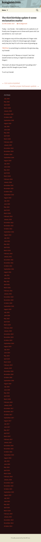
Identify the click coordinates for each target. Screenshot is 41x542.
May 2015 (6, 504)
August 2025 (7, 123)
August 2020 (7, 309)
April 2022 (7, 247)
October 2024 (8, 154)
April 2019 (7, 359)
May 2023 (6, 207)
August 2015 (7, 495)
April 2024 (7, 173)
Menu (4, 10)
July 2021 (6, 275)
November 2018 (8, 374)
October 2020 (8, 303)
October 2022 (8, 229)
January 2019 (8, 368)
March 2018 (7, 399)
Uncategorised (22, 23)
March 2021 (7, 287)
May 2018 (6, 393)
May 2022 (6, 244)
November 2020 (8, 300)
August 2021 (7, 272)
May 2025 (6, 133)
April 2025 (7, 136)
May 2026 (6, 102)
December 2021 (8, 260)
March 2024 (7, 176)
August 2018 (7, 384)
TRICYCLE (5, 48)
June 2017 (7, 427)
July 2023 (6, 201)
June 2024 (7, 167)
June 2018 (7, 390)
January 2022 (8, 257)
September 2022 (9, 232)
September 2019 (9, 343)
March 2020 (7, 325)
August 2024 (7, 160)
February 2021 (8, 291)
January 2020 (8, 331)
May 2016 (6, 467)
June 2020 (7, 315)
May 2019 (6, 356)
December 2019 (8, 334)
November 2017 (8, 411)
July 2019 (6, 349)
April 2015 (7, 507)
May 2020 (6, 318)
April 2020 (7, 322)
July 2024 (6, 164)
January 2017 (8, 442)
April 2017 (7, 433)
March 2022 (7, 250)
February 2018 (8, 402)
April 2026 (7, 105)
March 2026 (7, 108)
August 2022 (7, 235)
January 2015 (8, 517)
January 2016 (8, 480)
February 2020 (8, 328)
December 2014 (8, 520)
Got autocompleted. (11, 83)
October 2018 (8, 377)
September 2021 (9, 269)
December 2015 (8, 483)
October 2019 (8, 340)
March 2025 (7, 139)
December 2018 (8, 371)
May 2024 (6, 170)
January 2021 (8, 294)
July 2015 (6, 498)
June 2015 (7, 501)
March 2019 (7, 362)
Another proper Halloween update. (24, 86)
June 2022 (7, 241)
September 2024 (9, 157)
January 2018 (8, 405)
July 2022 (6, 238)
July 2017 (6, 424)
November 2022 (8, 226)
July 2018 (6, 387)
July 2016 (6, 461)
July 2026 (6, 99)
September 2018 (9, 380)
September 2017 (9, 418)
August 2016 (7, 458)
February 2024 (8, 179)
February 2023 (8, 216)
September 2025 (9, 120)
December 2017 (8, 408)
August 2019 (7, 346)
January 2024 (8, 182)
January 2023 (8, 219)
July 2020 (6, 312)
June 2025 (7, 130)
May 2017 (6, 430)
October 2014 (8, 526)
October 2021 (8, 266)
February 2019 (8, 365)
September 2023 (9, 195)
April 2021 (7, 284)
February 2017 (8, 439)
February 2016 (8, 476)
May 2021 (6, 281)
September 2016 (9, 455)
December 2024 (8, 148)
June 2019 (7, 353)
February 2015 (8, 514)
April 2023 (7, 210)
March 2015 (7, 511)
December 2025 (8, 114)
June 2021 (7, 278)
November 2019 (8, 337)
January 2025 (8, 145)
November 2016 (8, 449)
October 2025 (8, 117)
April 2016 (7, 470)
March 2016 (7, 473)
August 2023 (7, 198)
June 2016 (7, 464)
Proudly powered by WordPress (20, 538)
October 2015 (8, 489)
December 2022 (8, 222)
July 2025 (6, 126)
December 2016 (8, 445)
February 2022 (8, 253)
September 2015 (9, 492)
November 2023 (8, 188)
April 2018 (7, 396)
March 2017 (7, 436)
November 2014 (8, 523)
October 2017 (8, 414)
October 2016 (8, 452)
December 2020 (8, 297)
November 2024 (8, 151)
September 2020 (9, 306)
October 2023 (8, 191)
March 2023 (7, 213)
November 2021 (8, 263)
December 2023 (8, 185)
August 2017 (7, 421)
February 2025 (8, 142)
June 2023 (7, 204)
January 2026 (8, 111)
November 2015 (8, 486)
